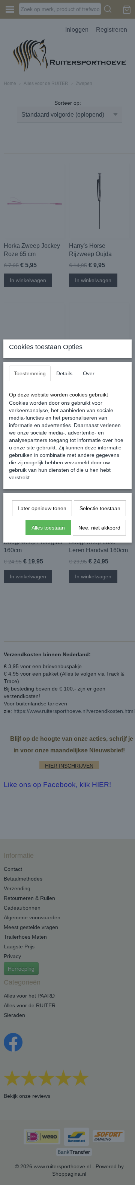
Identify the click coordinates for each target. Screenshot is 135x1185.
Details (64, 373)
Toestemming (30, 373)
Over (88, 373)
